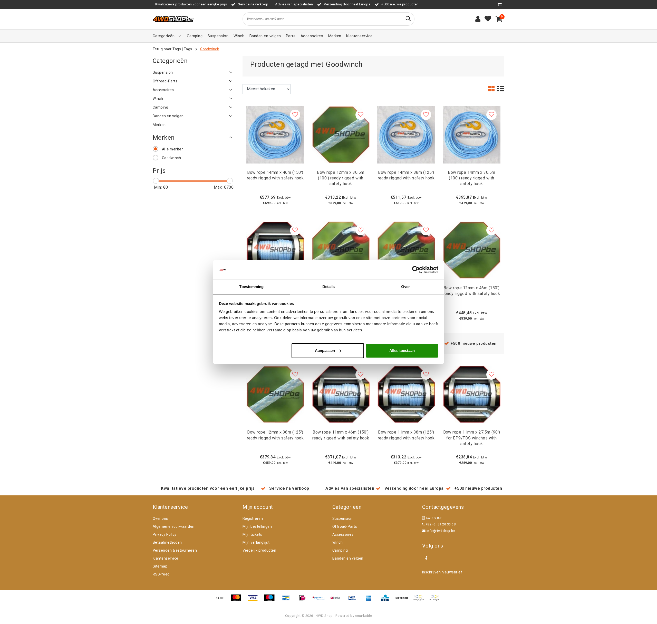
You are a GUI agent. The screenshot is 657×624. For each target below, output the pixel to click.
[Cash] (403, 600)
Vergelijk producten (259, 550)
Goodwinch (209, 49)
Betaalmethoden (167, 542)
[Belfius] (337, 600)
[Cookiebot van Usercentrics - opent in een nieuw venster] (415, 270)
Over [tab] (405, 286)
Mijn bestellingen (257, 526)
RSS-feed (161, 574)
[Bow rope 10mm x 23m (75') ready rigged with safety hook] (406, 249)
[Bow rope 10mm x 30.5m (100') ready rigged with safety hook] (341, 249)
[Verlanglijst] (488, 19)
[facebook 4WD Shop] (426, 558)
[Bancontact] (287, 600)
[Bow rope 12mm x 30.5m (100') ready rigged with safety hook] (341, 134)
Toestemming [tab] (251, 286)
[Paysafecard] (321, 600)
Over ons (160, 518)
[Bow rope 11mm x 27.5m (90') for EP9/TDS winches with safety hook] (471, 394)
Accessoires (342, 534)
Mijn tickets (252, 534)
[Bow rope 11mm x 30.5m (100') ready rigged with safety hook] (275, 249)
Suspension (342, 518)
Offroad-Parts (344, 526)
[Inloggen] (477, 19)
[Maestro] (271, 600)
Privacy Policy (165, 534)
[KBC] (387, 600)
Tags (188, 49)
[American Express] (370, 600)
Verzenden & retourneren (175, 550)
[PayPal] (420, 600)
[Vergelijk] (501, 4)
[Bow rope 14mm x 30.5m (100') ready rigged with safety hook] (471, 134)
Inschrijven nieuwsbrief (442, 572)
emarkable (363, 616)
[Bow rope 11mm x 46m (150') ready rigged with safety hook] (341, 394)
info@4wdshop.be (441, 531)
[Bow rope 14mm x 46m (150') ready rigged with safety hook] (275, 134)
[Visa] (254, 600)
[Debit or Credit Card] (436, 600)
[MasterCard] (238, 600)
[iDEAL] (304, 600)
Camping (340, 550)
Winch (337, 542)
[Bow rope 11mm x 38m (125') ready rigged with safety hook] (406, 394)
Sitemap (160, 566)
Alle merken (172, 149)
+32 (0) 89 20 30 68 (440, 524)
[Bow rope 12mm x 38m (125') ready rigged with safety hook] (275, 394)
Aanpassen (325, 350)
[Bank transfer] (221, 600)
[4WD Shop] (173, 19)
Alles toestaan (402, 350)
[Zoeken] (408, 18)
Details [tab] (328, 286)
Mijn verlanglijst (256, 542)
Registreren (253, 518)
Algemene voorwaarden (174, 526)
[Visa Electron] (354, 600)
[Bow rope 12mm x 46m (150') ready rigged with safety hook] (471, 249)
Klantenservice (165, 558)
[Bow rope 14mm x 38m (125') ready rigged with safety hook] (406, 134)
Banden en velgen (347, 558)
